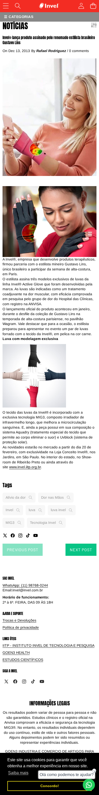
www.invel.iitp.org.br (25, 467)
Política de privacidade (21, 627)
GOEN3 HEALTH (16, 653)
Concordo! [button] (49, 786)
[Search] (17, 5)
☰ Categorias (18, 17)
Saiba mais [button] (18, 773)
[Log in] (81, 5)
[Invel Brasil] (49, 5)
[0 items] (93, 5)
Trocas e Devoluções (19, 620)
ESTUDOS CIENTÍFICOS (23, 660)
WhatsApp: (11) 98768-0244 (25, 585)
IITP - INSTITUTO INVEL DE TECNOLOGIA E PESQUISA (48, 645)
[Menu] (5, 5)
